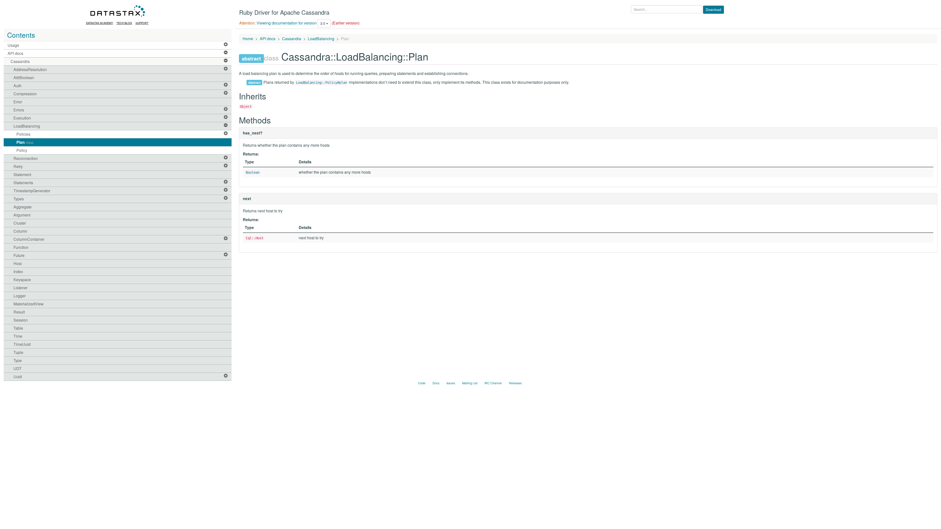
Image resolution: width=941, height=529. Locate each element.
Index (18, 271)
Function (20, 247)
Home (248, 38)
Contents (21, 35)
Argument (21, 215)
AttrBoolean (23, 77)
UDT (17, 368)
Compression (25, 93)
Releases (515, 383)
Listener (20, 287)
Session (20, 320)
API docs (15, 53)
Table (18, 328)
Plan (25, 142)
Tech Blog (124, 23)
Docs (436, 383)
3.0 (323, 23)
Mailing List (469, 383)
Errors (18, 110)
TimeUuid (22, 344)
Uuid (17, 376)
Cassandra (20, 61)
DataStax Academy (99, 23)
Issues (450, 383)
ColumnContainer (28, 239)
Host (17, 263)
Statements (23, 182)
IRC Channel (493, 383)
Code (421, 383)
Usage (13, 45)
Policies (23, 134)
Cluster (19, 223)
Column (20, 231)
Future (19, 255)
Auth (17, 85)
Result (19, 312)
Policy (21, 150)
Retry (18, 166)
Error (17, 102)
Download (713, 9)
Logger (19, 296)
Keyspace (22, 279)
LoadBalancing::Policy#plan (321, 82)
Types (18, 199)
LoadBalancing (26, 126)
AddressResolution (30, 69)
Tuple (18, 352)
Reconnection (25, 158)
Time (17, 336)
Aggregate (22, 207)
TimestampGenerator (31, 190)
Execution (22, 118)
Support (142, 23)
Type (17, 360)
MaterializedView (28, 304)
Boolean (253, 172)
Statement (22, 174)
